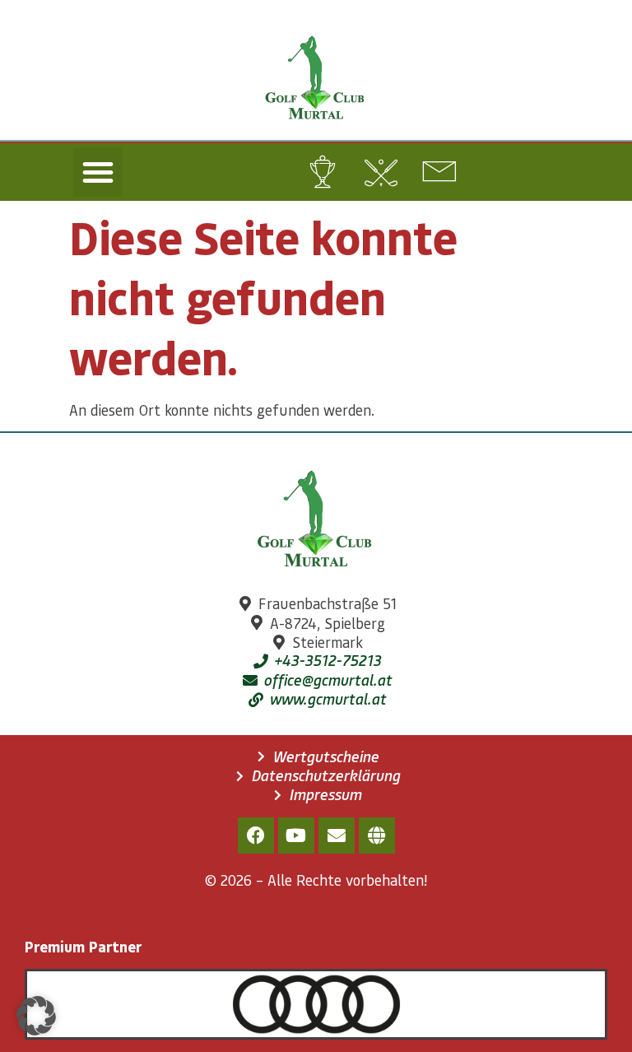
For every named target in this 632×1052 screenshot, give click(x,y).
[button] (98, 172)
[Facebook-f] (256, 835)
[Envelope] (336, 835)
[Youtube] (296, 835)
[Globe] (377, 835)
